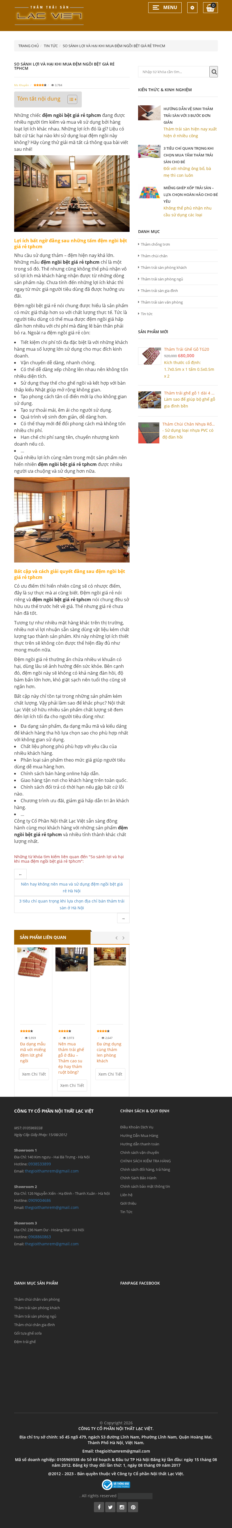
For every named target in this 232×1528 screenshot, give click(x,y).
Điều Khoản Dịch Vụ (136, 1127)
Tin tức (146, 313)
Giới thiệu (128, 1203)
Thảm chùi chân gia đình (34, 1324)
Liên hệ (126, 1194)
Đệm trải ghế (25, 1341)
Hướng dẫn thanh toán (139, 1143)
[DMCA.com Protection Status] (135, 1495)
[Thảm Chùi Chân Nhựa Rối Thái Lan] (149, 433)
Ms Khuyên (21, 85)
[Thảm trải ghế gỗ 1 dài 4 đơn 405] (149, 400)
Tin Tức (126, 1211)
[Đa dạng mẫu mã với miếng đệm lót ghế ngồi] (33, 963)
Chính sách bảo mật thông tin (145, 1186)
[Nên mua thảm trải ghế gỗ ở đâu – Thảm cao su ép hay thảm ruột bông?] (71, 959)
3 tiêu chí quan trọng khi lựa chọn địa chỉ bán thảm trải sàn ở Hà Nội (71, 904)
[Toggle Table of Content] (69, 99)
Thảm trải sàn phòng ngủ (162, 279)
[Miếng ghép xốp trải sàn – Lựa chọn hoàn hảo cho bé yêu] (149, 192)
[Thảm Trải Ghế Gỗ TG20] (149, 356)
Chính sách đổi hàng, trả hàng (145, 1169)
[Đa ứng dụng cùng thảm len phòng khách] (110, 956)
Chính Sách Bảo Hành (138, 1177)
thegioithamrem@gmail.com (52, 1171)
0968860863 (39, 1236)
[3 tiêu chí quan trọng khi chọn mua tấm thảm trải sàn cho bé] (149, 151)
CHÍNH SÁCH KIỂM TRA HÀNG (145, 1160)
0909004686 (39, 1200)
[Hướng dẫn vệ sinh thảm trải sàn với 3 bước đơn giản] (149, 112)
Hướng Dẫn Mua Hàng (139, 1135)
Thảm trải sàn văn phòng (162, 302)
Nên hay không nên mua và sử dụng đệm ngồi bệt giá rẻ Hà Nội (72, 887)
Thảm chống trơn (155, 244)
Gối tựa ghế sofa (28, 1333)
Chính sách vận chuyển (139, 1152)
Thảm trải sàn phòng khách (164, 267)
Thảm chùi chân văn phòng (37, 1299)
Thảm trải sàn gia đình (159, 290)
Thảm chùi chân (154, 255)
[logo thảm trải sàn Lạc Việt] (49, 15)
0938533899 (39, 1164)
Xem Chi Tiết (34, 1074)
